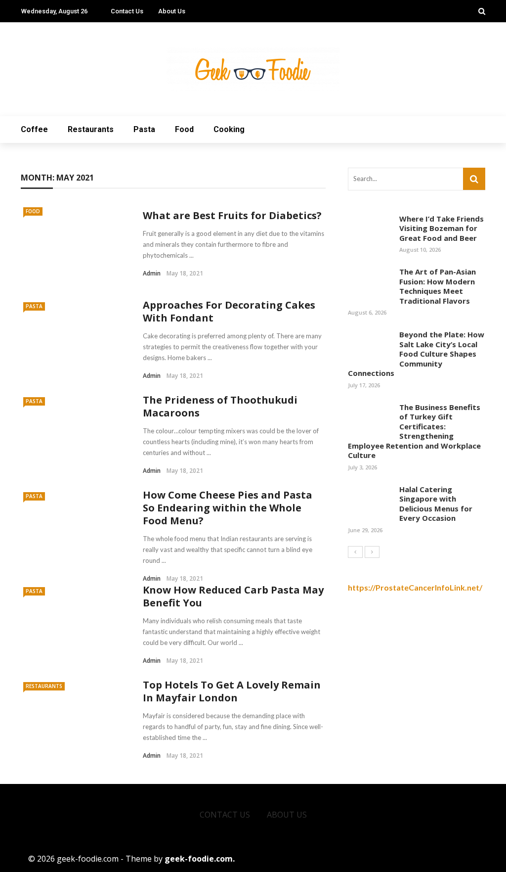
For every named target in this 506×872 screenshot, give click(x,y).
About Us (171, 11)
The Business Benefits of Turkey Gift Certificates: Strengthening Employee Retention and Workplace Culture (414, 431)
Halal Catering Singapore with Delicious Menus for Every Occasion (435, 503)
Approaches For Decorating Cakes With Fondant (229, 311)
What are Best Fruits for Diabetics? (232, 215)
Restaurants (91, 129)
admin (152, 273)
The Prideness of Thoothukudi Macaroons (220, 406)
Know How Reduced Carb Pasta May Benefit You (233, 596)
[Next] (372, 552)
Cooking (229, 129)
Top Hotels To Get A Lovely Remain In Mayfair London (232, 691)
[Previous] (355, 552)
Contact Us (127, 11)
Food (184, 129)
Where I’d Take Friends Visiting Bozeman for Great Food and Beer (441, 228)
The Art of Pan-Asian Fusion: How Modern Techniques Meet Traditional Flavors (437, 286)
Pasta (144, 129)
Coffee (34, 129)
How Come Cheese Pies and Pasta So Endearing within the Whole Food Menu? (227, 507)
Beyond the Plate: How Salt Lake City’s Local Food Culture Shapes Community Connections (416, 353)
